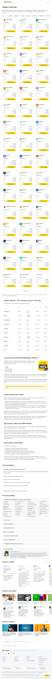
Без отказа (28, 15)
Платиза (24, 19)
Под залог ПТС (41, 15)
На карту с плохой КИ (31, 512)
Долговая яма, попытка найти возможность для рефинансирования (8, 603)
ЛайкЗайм (41, 36)
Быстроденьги (26, 274)
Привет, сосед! (26, 206)
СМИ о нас (16, 656)
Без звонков (5, 513)
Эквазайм (8, 189)
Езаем (7, 223)
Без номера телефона (7, 516)
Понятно (46, 675)
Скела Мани (8, 240)
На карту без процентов (44, 506)
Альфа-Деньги (7, 566)
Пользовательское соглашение (42, 661)
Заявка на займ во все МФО (44, 513)
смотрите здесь (40, 672)
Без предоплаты (18, 509)
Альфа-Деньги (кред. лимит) (11, 206)
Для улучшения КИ (43, 511)
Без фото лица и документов (6, 507)
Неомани (24, 121)
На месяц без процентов (44, 509)
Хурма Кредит (9, 19)
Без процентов (34, 15)
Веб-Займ (41, 138)
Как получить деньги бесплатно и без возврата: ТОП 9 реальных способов (41, 634)
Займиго (8, 172)
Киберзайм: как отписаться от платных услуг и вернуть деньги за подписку (25, 634)
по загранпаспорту (31, 503)
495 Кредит (25, 87)
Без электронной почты (19, 501)
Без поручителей (18, 511)
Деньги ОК (25, 257)
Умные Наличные (26, 155)
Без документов (6, 504)
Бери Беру (41, 223)
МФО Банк (25, 53)
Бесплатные (17, 504)
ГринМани (41, 257)
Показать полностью (22, 586)
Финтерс (41, 206)
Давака (24, 138)
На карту (22, 15)
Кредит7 (41, 240)
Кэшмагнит (25, 172)
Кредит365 (25, 104)
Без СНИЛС (5, 514)
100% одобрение (30, 506)
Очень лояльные (22, 568)
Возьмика (8, 274)
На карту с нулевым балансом (31, 514)
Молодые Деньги (42, 19)
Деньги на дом (9, 87)
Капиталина (41, 155)
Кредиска (41, 121)
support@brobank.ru (7, 668)
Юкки (7, 70)
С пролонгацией (43, 508)
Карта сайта (41, 664)
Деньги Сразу (25, 70)
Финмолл (8, 138)
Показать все (47, 562)
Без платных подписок (19, 506)
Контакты (4, 658)
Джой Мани (41, 189)
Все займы (10, 15)
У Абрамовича (42, 87)
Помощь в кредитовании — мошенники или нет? (24, 603)
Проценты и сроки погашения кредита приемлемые (7, 569)
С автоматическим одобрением (31, 508)
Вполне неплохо (37, 568)
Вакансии (28, 656)
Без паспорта (5, 503)
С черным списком (43, 501)
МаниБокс (8, 104)
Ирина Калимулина (14, 551)
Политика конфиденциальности (43, 657)
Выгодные (41, 503)
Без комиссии (18, 503)
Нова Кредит (25, 36)
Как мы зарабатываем (31, 660)
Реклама (28, 658)
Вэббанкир (41, 53)
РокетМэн (8, 257)
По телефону (17, 514)
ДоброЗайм (41, 70)
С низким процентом (43, 504)
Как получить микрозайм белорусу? (39, 603)
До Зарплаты (9, 53)
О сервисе (4, 656)
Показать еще (26, 290)
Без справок (5, 501)
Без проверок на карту (7, 511)
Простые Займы (26, 240)
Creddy (7, 155)
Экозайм (24, 189)
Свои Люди (41, 104)
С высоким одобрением (32, 504)
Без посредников (18, 508)
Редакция (16, 658)
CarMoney (41, 172)
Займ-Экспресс (9, 36)
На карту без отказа (31, 510)
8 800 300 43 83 (18, 668)
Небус (40, 274)
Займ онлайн (16, 15)
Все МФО (48, 15)
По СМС (29, 501)
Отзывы (3, 660)
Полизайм (8, 121)
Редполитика (16, 660)
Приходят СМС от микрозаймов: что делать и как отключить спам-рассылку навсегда (9, 634)
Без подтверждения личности (6, 509)
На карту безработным (32, 516)
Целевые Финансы (26, 223)
